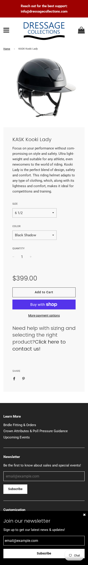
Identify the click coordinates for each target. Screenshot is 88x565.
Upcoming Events (16, 437)
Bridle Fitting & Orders (19, 425)
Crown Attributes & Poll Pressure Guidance (35, 431)
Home (6, 48)
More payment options (44, 315)
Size (15, 203)
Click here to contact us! (39, 345)
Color (16, 226)
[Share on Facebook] (15, 378)
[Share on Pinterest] (23, 378)
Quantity (18, 248)
